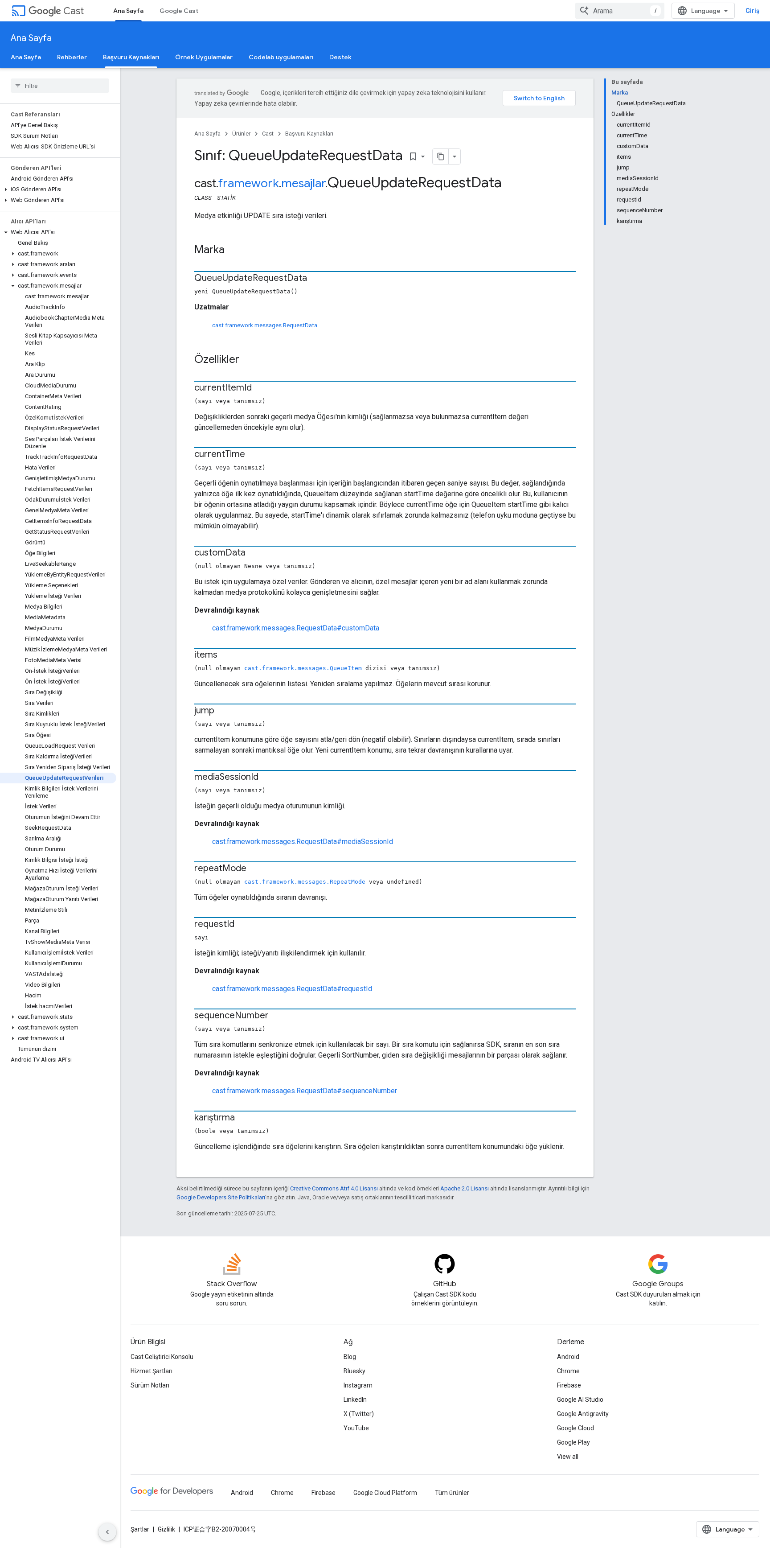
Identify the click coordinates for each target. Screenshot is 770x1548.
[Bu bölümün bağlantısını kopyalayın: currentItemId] (261, 388)
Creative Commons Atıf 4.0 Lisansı (334, 1188)
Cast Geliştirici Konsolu (162, 1356)
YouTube (356, 1428)
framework (248, 183)
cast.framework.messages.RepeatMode (304, 881)
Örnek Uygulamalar (204, 57)
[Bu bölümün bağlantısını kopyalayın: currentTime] (254, 454)
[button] (58, 189)
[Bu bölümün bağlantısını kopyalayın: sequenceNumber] (278, 1016)
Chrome (568, 1371)
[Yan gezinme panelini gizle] (107, 1532)
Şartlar (140, 1529)
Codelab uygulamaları (281, 57)
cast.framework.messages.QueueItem (303, 668)
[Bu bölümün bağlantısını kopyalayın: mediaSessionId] (267, 777)
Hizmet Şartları (151, 1371)
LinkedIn (355, 1399)
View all (567, 1456)
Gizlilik (166, 1529)
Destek (340, 57)
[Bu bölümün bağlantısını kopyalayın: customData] (254, 553)
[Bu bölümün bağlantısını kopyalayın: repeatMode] (255, 869)
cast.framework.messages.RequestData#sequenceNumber (304, 1091)
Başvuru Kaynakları (131, 57)
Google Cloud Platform (385, 1492)
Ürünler (241, 133)
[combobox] (619, 11)
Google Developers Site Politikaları (220, 1197)
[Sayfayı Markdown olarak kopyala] (441, 156)
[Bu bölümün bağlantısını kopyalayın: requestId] (243, 924)
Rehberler (72, 57)
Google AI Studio (580, 1399)
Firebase (569, 1385)
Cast (73, 11)
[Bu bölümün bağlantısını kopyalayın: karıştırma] (244, 1118)
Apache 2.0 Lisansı (464, 1188)
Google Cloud (575, 1428)
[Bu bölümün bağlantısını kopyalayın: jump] (223, 711)
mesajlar (303, 183)
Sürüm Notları (150, 1385)
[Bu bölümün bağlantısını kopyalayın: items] (226, 655)
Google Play (573, 1442)
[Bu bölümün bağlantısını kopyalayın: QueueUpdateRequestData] (316, 278)
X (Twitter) (359, 1413)
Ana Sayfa (128, 11)
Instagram (358, 1385)
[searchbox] (60, 85)
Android (568, 1356)
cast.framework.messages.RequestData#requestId (292, 988)
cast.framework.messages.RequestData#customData (295, 628)
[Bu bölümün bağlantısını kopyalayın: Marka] (233, 250)
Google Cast (179, 11)
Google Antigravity (583, 1413)
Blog (350, 1356)
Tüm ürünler (452, 1492)
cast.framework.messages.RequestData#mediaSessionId (302, 841)
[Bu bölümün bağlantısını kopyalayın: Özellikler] (248, 360)
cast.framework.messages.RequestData (264, 325)
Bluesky (354, 1371)
